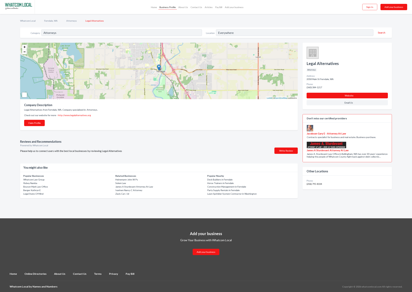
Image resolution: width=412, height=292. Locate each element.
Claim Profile (34, 123)
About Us (183, 7)
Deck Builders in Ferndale (220, 179)
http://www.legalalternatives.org (74, 115)
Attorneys (71, 20)
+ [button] (24, 47)
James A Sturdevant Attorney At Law (134, 186)
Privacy (113, 273)
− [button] (24, 52)
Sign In (369, 7)
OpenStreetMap (281, 98)
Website (349, 95)
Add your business (234, 7)
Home (154, 7)
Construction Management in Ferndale (226, 186)
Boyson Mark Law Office (35, 186)
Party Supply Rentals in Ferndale (223, 190)
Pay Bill (218, 7)
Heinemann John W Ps (126, 179)
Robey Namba (30, 183)
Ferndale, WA (51, 20)
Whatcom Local (28, 20)
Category (35, 33)
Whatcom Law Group (34, 179)
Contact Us (196, 7)
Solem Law (120, 183)
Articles (209, 7)
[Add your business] (206, 248)
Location (210, 33)
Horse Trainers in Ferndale (220, 183)
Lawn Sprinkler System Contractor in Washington (232, 193)
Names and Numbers (45, 286)
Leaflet (269, 98)
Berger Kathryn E (32, 190)
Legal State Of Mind (33, 193)
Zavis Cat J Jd (122, 193)
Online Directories (35, 273)
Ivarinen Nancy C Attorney (128, 190)
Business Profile (167, 7)
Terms (98, 273)
